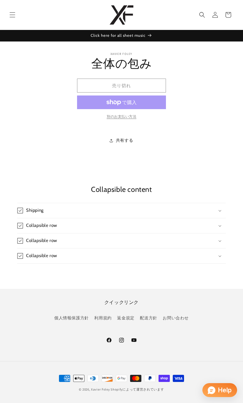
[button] (12, 14)
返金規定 (125, 318)
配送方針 (148, 318)
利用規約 (102, 318)
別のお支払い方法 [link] (121, 116)
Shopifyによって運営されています (137, 389)
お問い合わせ (176, 318)
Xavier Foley (100, 389)
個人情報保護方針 (71, 318)
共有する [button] (124, 140)
